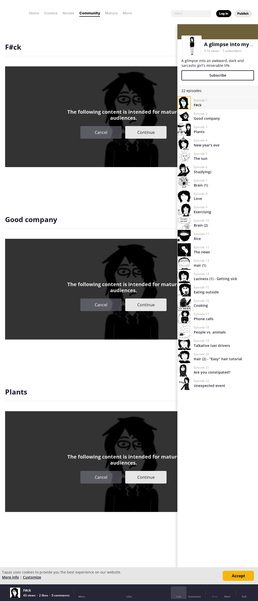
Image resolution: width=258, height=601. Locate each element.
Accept (238, 576)
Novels (68, 13)
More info (10, 577)
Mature (111, 13)
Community (89, 13)
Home (34, 13)
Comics (50, 13)
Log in (223, 13)
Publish (243, 13)
